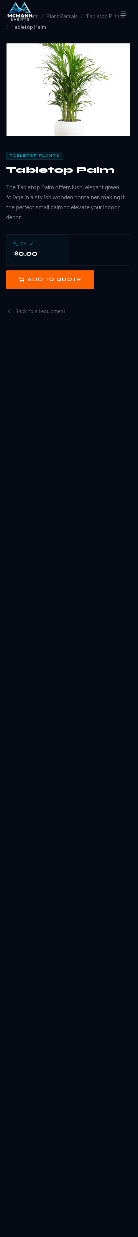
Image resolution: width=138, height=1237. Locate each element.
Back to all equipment (40, 311)
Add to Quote (55, 279)
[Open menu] (123, 14)
